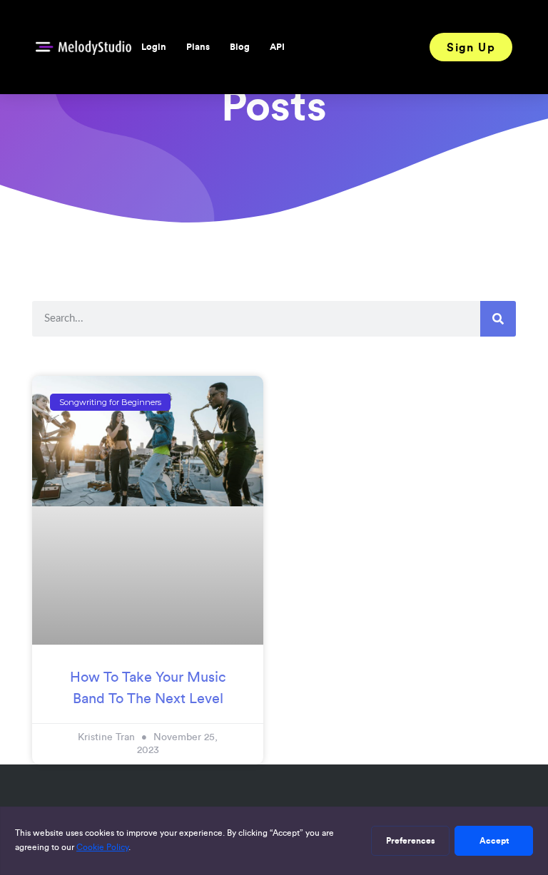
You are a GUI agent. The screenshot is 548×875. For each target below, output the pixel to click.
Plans (198, 47)
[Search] (498, 319)
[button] (471, 47)
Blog (240, 47)
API (277, 47)
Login (153, 47)
